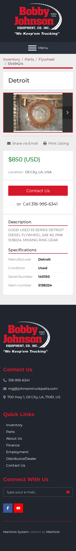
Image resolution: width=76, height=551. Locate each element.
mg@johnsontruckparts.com (33, 389)
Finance (13, 445)
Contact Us (38, 190)
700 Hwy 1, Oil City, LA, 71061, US (33, 397)
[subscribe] (68, 492)
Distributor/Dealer (21, 459)
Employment (17, 452)
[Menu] (32, 48)
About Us (14, 439)
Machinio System (16, 532)
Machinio (53, 532)
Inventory (14, 425)
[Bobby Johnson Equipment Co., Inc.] (26, 337)
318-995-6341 (44, 203)
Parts (10, 432)
